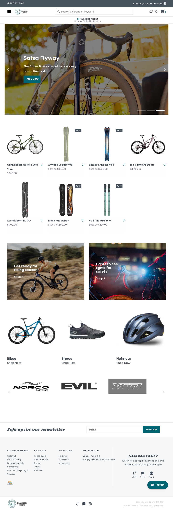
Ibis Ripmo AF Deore (142, 164)
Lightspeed (157, 505)
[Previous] (9, 392)
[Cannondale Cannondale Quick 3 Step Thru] (25, 144)
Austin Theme (131, 505)
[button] (151, 12)
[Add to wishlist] (42, 164)
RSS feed (38, 470)
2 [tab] (151, 110)
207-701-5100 (92, 455)
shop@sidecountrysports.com (99, 459)
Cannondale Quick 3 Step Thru (23, 167)
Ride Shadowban (58, 220)
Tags (37, 466)
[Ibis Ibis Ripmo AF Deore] (148, 144)
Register (63, 455)
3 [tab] (160, 110)
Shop (17, 276)
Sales (37, 463)
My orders (64, 459)
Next (157, 69)
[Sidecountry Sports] (33, 11)
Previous (15, 69)
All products (40, 455)
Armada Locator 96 (60, 164)
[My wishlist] (156, 12)
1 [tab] (141, 110)
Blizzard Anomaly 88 (101, 164)
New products (41, 459)
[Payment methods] (10, 483)
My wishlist (64, 463)
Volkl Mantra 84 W (100, 220)
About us (11, 455)
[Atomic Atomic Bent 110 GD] (25, 200)
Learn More (32, 79)
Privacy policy (14, 459)
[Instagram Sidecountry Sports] (90, 504)
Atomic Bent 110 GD (19, 220)
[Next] (164, 392)
